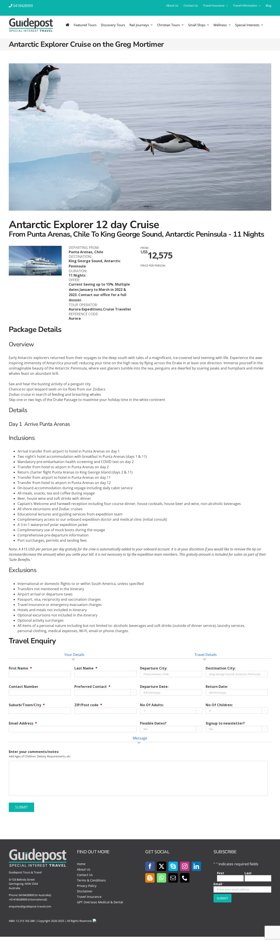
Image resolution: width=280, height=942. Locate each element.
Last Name (85, 668)
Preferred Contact (92, 686)
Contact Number (23, 686)
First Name (20, 668)
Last (248, 873)
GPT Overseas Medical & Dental (100, 902)
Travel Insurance (89, 897)
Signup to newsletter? (225, 723)
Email (219, 884)
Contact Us (85, 875)
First (220, 873)
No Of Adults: (152, 705)
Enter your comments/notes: (34, 751)
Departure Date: (154, 686)
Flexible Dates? (153, 723)
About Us (83, 869)
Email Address (23, 723)
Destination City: (220, 668)
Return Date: (217, 686)
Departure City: (153, 668)
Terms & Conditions (91, 880)
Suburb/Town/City (27, 705)
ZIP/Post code (88, 705)
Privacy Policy (86, 886)
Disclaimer (85, 891)
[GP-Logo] (31, 19)
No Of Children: (219, 705)
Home (81, 864)
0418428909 (23, 5)
